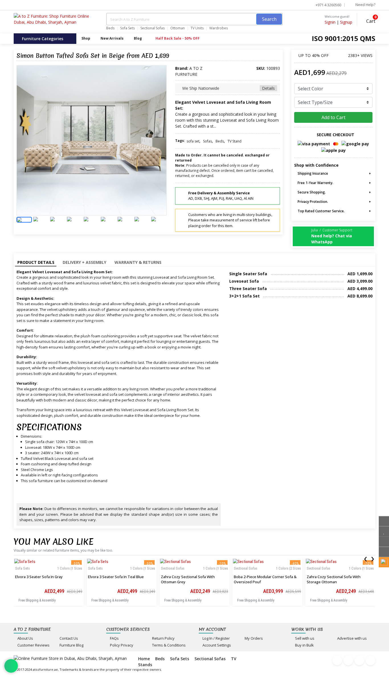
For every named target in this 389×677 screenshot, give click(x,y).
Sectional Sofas (152, 28)
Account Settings (216, 645)
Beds (110, 28)
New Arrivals (112, 38)
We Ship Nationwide (228, 88)
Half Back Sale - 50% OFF (177, 38)
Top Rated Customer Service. (321, 211)
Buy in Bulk (304, 645)
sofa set (193, 141)
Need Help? (365, 4)
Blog (138, 38)
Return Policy (163, 638)
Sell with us (304, 638)
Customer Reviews (33, 645)
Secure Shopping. (311, 192)
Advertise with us (351, 638)
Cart (370, 20)
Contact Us (68, 638)
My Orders (253, 638)
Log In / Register (216, 638)
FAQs (114, 638)
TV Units (197, 28)
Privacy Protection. (312, 201)
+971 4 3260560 (328, 4)
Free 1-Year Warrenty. (315, 182)
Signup (346, 22)
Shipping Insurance (312, 173)
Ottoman (177, 28)
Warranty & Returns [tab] (137, 262)
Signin (330, 22)
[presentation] (365, 557)
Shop (85, 38)
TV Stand (234, 141)
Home (144, 658)
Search (269, 19)
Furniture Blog (71, 645)
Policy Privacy (121, 645)
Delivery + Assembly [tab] (84, 262)
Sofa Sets (127, 28)
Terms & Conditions (168, 645)
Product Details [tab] (35, 262)
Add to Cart (333, 117)
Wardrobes (218, 28)
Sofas (207, 141)
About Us (25, 638)
